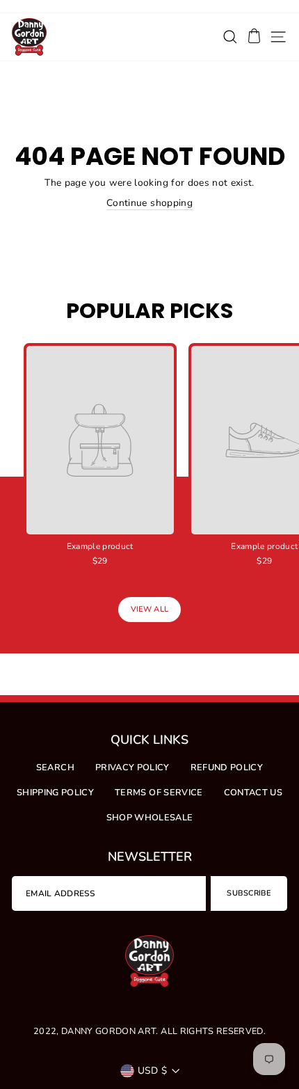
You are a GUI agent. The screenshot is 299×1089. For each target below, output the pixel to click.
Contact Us (253, 792)
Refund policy (227, 767)
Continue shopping (149, 202)
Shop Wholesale (149, 817)
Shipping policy (55, 792)
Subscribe (248, 893)
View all (150, 609)
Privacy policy (132, 767)
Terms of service (159, 792)
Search (55, 767)
